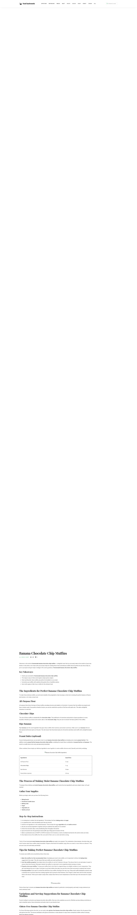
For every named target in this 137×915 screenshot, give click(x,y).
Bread (23, 657)
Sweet (27, 657)
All (20, 657)
